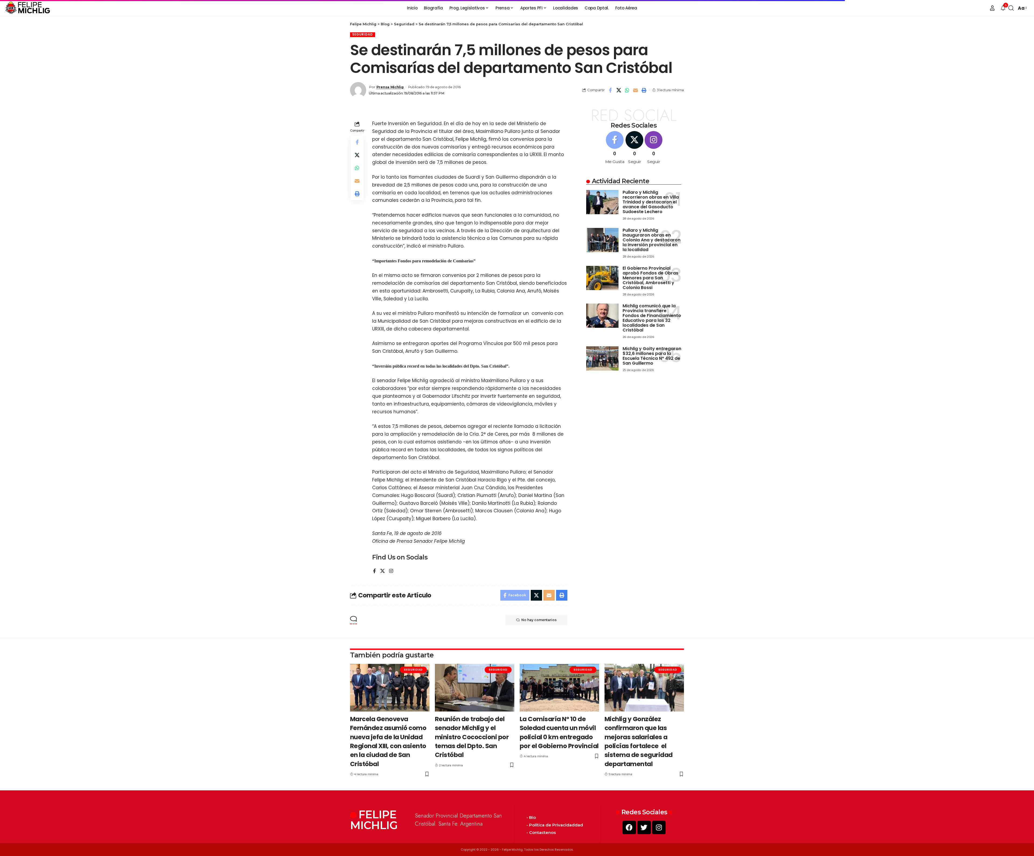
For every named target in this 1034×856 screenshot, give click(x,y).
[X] (382, 571)
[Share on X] (619, 90)
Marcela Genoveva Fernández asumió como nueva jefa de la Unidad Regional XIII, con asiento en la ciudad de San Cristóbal (388, 741)
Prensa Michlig (390, 87)
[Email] (635, 90)
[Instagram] (391, 571)
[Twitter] (644, 827)
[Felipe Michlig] (27, 8)
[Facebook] (374, 571)
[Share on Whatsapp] (627, 90)
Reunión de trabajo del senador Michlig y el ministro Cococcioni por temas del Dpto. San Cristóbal (472, 737)
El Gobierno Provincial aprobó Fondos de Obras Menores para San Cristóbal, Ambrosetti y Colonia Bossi (650, 278)
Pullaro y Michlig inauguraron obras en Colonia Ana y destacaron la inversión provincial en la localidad (651, 240)
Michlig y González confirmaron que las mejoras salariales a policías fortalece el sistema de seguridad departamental (639, 741)
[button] (992, 8)
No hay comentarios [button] (539, 620)
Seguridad (362, 34)
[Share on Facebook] (610, 90)
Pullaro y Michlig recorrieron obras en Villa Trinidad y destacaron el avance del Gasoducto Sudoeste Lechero (651, 202)
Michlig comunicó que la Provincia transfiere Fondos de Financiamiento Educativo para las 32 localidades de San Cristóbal (652, 318)
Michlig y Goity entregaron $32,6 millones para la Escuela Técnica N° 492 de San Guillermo (652, 356)
